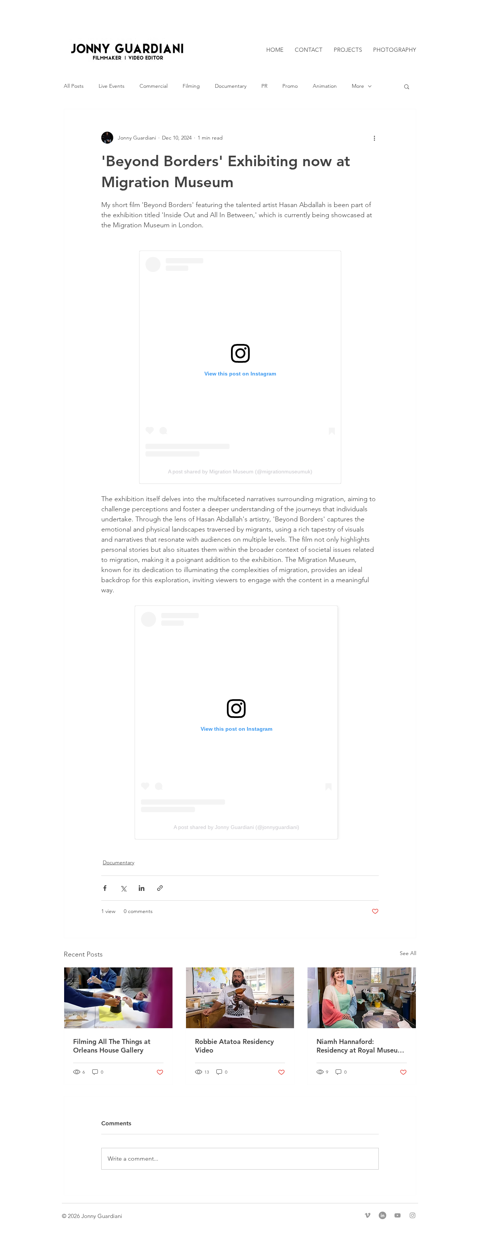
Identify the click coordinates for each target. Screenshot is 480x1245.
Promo (290, 86)
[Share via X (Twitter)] (123, 888)
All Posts (74, 86)
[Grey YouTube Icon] (397, 1215)
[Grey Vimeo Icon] (367, 1215)
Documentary (230, 86)
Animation (325, 86)
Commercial (154, 86)
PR (264, 86)
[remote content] (240, 367)
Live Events (111, 86)
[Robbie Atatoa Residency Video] (240, 997)
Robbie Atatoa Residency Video (234, 1045)
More (358, 86)
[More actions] (374, 137)
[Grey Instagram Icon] (412, 1215)
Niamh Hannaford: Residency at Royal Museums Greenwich (361, 1045)
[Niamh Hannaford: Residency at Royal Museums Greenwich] (362, 997)
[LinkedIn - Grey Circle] (382, 1215)
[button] (406, 86)
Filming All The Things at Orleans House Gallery (111, 1045)
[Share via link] (160, 888)
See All (408, 953)
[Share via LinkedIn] (141, 888)
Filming (191, 86)
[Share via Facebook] (104, 888)
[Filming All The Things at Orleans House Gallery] (118, 997)
